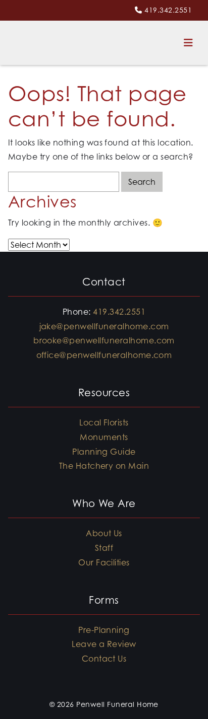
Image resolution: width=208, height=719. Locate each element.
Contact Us (104, 659)
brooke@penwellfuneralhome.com (104, 340)
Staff (104, 548)
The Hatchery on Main (104, 466)
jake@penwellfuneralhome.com (104, 326)
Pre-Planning (104, 630)
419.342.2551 (168, 10)
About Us (104, 533)
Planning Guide (104, 452)
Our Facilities (104, 562)
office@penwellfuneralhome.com (104, 355)
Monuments (104, 437)
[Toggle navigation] (188, 43)
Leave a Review (104, 644)
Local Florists (104, 422)
